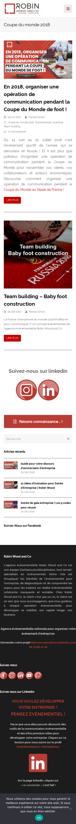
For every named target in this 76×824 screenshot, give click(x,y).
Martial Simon (36, 117)
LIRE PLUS (12, 200)
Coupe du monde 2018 (21, 122)
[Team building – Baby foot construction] (38, 255)
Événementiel (43, 122)
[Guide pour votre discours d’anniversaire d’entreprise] (11, 465)
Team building (12, 126)
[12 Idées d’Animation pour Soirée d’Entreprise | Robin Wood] (11, 485)
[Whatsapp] (38, 675)
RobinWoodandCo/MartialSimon (38, 746)
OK (39, 817)
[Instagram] (26, 390)
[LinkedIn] (48, 390)
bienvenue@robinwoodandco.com (53, 642)
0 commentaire (17, 131)
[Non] (71, 809)
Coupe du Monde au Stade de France (33, 190)
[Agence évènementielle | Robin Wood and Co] (22, 8)
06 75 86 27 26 (38, 647)
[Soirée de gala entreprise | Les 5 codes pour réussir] (11, 504)
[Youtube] (29, 675)
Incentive (57, 122)
